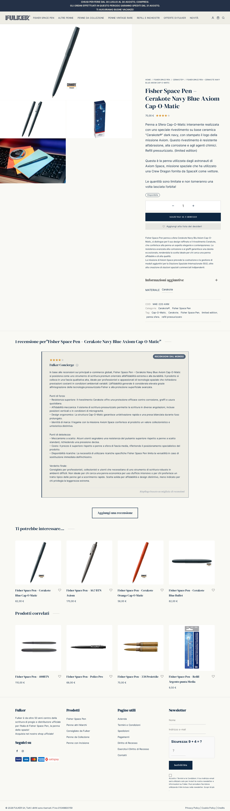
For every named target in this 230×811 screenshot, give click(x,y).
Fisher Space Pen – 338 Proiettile (138, 677)
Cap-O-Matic (159, 312)
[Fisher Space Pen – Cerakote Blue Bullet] (192, 563)
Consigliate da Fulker (78, 730)
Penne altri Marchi (76, 724)
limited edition (209, 312)
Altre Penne (65, 18)
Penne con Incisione (77, 742)
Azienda (122, 718)
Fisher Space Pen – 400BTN (32, 677)
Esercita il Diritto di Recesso (133, 749)
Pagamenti (123, 737)
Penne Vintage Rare (120, 18)
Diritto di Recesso (127, 742)
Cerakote (167, 289)
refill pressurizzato (172, 316)
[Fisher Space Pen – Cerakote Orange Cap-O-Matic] (141, 563)
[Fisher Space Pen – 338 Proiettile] (141, 648)
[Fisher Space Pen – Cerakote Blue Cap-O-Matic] (38, 563)
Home (148, 80)
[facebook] (17, 751)
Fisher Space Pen (43, 18)
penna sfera (152, 316)
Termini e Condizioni (129, 724)
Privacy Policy (192, 808)
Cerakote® (178, 80)
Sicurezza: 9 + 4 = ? (186, 741)
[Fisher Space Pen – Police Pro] (89, 648)
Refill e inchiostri (148, 18)
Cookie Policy (209, 808)
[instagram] (23, 751)
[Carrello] (218, 18)
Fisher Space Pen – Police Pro (84, 677)
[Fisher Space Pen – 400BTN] (38, 648)
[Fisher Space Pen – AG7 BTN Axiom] (89, 563)
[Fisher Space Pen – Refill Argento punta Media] (192, 648)
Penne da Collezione (91, 18)
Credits (221, 808)
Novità (194, 18)
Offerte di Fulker (175, 18)
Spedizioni (123, 730)
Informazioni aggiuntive (164, 279)
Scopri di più (209, 787)
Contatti (122, 755)
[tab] (183, 280)
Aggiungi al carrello (183, 216)
